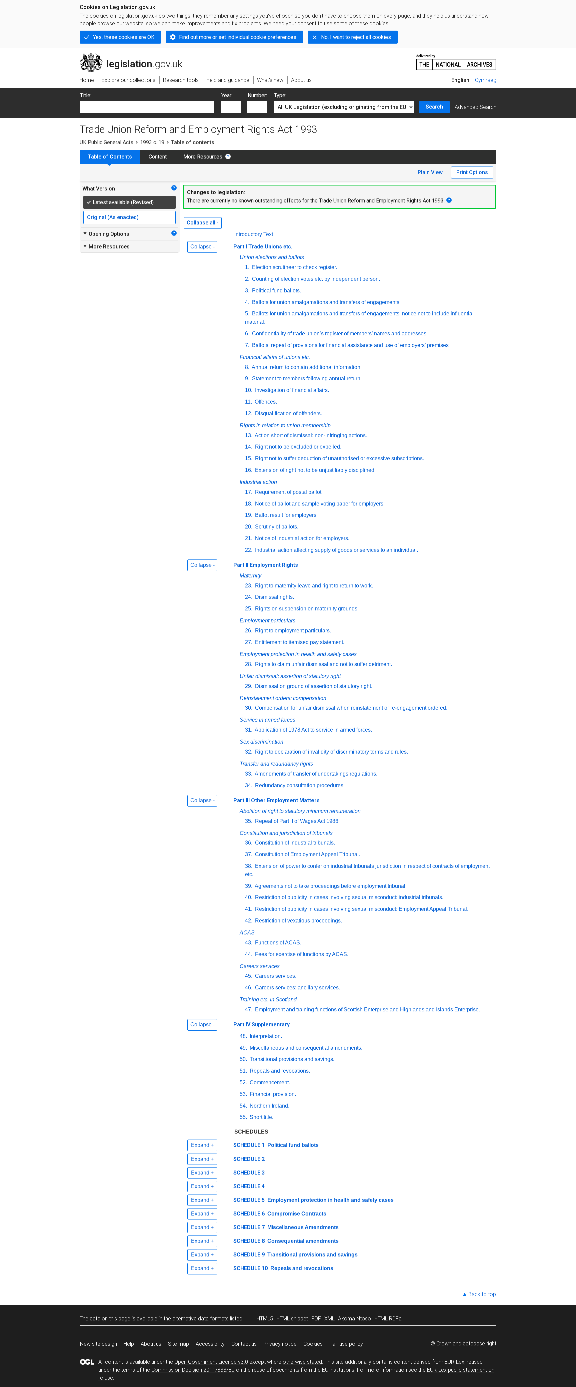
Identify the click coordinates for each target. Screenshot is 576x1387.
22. (248, 550)
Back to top (482, 1294)
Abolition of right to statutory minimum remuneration (300, 811)
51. (243, 1071)
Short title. (260, 1117)
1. (247, 267)
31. (248, 730)
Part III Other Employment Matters (276, 800)
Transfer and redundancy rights (276, 764)
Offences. (265, 402)
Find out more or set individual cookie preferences (237, 37)
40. (248, 897)
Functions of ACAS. (277, 942)
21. (248, 538)
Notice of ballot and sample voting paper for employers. (319, 504)
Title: (85, 95)
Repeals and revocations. (279, 1071)
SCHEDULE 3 (249, 1173)
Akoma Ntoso (354, 1318)
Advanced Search (475, 107)
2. (247, 279)
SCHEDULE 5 (249, 1200)
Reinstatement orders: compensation (283, 698)
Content (158, 157)
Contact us (244, 1344)
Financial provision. (272, 1094)
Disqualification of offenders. (288, 413)
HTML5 (265, 1318)
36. (248, 843)
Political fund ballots (292, 1145)
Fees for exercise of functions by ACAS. (301, 954)
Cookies (313, 1344)
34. (248, 785)
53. (243, 1094)
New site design (98, 1344)
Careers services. (275, 976)
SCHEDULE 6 (249, 1214)
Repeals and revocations (301, 1268)
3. (247, 290)
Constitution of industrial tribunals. (294, 843)
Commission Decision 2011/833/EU (193, 1370)
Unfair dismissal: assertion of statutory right (290, 676)
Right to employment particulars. (292, 630)
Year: (226, 95)
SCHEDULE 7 (249, 1227)
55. (243, 1117)
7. (247, 345)
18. (248, 504)
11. (248, 402)
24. (248, 597)
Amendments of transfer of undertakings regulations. (315, 774)
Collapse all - (203, 222)
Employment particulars (267, 620)
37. (248, 854)
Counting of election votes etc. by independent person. (315, 279)
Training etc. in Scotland (268, 999)
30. (248, 708)
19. (248, 515)
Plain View (430, 172)
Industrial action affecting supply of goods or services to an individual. (336, 550)
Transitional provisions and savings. (291, 1059)
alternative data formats (200, 1318)
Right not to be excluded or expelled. (297, 447)
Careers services (260, 966)
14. (248, 447)
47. (248, 1009)
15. (248, 458)
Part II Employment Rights (265, 565)
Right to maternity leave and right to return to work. (313, 585)
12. (248, 413)
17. (248, 492)
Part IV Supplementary (261, 1024)
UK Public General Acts (106, 142)
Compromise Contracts (296, 1213)
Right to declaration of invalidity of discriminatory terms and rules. (331, 752)
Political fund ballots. (276, 290)
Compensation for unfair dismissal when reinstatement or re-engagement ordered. (350, 708)
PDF (316, 1318)
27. (248, 642)
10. (248, 390)
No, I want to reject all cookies (356, 37)
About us (151, 1344)
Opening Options (105, 233)
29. (248, 686)
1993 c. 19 (152, 142)
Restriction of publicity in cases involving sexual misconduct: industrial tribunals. (348, 897)
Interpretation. (265, 1036)
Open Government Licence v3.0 (211, 1362)
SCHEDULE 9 (249, 1254)
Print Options (472, 172)
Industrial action (258, 482)
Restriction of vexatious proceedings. (298, 920)
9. (247, 378)
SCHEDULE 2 (249, 1159)
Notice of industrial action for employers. (301, 538)
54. (243, 1106)
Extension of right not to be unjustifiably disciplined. (315, 470)
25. (248, 608)
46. (248, 987)
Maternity (250, 575)
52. (243, 1082)
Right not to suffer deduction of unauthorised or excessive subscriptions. (339, 458)
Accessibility (210, 1344)
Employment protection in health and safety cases (298, 654)
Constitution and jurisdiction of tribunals (286, 833)
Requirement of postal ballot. (288, 492)
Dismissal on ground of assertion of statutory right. (313, 686)
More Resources (202, 157)
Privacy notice (280, 1344)
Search (434, 107)
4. (247, 302)
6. (247, 333)
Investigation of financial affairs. (291, 390)
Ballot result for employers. (286, 515)
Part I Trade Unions (262, 246)
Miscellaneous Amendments (302, 1227)
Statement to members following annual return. (306, 378)
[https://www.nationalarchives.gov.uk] (456, 59)
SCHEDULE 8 (249, 1241)
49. (243, 1048)
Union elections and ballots (272, 257)
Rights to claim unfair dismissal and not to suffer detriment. (323, 664)
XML (329, 1318)
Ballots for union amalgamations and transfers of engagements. (326, 302)
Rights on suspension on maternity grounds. (306, 608)
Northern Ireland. (268, 1106)
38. (248, 866)
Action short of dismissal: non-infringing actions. (310, 435)
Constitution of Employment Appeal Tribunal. (307, 854)
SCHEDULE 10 (250, 1268)
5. (247, 313)
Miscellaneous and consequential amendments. (305, 1048)
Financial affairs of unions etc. (275, 357)
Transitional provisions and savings (312, 1254)
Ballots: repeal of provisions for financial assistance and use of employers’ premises (350, 345)
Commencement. (269, 1082)
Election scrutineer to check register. (294, 267)
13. (248, 435)
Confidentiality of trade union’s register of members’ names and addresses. (339, 333)
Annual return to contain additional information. (306, 367)
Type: (280, 95)
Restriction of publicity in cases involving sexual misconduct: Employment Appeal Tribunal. (361, 909)
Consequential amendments (302, 1241)
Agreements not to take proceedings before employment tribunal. (330, 886)
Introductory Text (253, 234)
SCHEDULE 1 (249, 1145)
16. (248, 470)
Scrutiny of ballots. (276, 526)
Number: (257, 95)
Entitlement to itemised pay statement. (299, 642)
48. (243, 1036)
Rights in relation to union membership (285, 425)
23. (248, 585)
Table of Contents (110, 157)
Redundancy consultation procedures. (299, 785)
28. (248, 664)
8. (247, 367)
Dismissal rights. (274, 597)
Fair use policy (346, 1344)
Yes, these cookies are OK (123, 37)
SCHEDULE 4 (249, 1186)
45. (248, 976)
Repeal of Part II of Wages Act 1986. (297, 821)
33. (248, 774)
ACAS (247, 932)
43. (248, 942)
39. (248, 886)
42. (248, 920)
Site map (178, 1344)
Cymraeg (485, 80)
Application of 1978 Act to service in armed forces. (313, 730)
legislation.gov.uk (135, 56)
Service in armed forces (267, 720)
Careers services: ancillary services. (297, 987)
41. (248, 909)
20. (248, 526)
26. (248, 630)
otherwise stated (302, 1362)
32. (248, 752)
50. (243, 1059)
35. (248, 821)
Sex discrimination (261, 742)
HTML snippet (292, 1318)
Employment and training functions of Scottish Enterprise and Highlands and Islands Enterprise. (367, 1009)
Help (129, 1344)
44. (248, 954)
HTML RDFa (388, 1318)
